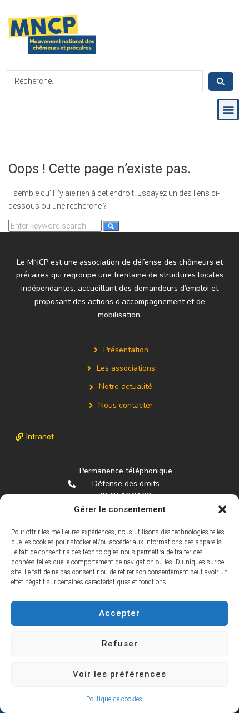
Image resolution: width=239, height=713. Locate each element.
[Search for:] (55, 225)
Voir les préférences (119, 674)
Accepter (119, 613)
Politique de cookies (114, 699)
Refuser (120, 644)
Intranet (40, 436)
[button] (222, 509)
